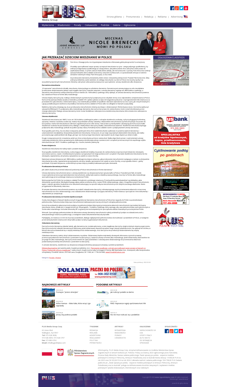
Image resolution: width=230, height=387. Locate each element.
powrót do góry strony (180, 383)
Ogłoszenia (129, 25)
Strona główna (114, 16)
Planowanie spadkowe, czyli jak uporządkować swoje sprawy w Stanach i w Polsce (94, 249)
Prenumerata (133, 16)
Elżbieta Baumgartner (50, 248)
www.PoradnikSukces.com (115, 252)
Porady (77, 25)
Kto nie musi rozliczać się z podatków (124, 315)
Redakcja (148, 16)
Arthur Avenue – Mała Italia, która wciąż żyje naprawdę (73, 304)
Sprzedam (144, 343)
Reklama (162, 16)
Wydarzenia (48, 25)
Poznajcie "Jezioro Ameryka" (67, 292)
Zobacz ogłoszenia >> (162, 84)
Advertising (177, 16)
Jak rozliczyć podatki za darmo (122, 292)
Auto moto (145, 338)
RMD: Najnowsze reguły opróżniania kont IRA (128, 303)
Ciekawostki (91, 25)
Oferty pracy (146, 335)
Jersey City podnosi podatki (66, 315)
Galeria (116, 25)
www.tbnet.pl (183, 379)
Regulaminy (95, 338)
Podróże (105, 25)
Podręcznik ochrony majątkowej (58, 250)
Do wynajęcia (146, 340)
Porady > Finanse (55, 258)
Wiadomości (64, 25)
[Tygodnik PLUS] (62, 21)
